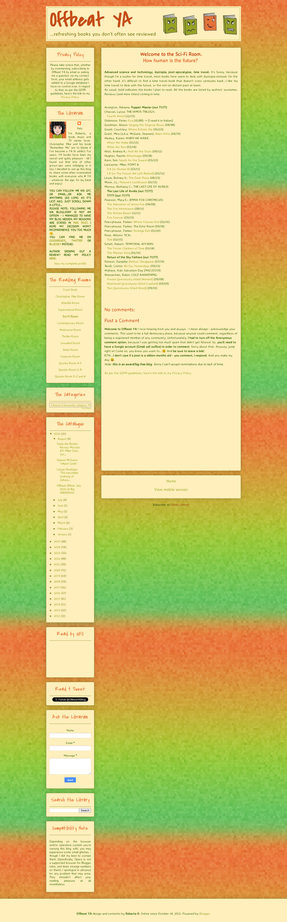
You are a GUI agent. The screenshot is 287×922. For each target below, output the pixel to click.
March (61, 522)
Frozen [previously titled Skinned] (130, 279)
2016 (57, 593)
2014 (57, 604)
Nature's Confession (133, 182)
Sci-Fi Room (70, 316)
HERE (52, 258)
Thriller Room (70, 336)
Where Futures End (146, 222)
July (60, 500)
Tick (109, 239)
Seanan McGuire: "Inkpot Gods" (67, 461)
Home (171, 481)
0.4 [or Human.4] (118, 169)
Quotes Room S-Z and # (70, 376)
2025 (57, 541)
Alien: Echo (162, 134)
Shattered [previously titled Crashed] (132, 284)
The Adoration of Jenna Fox (126, 204)
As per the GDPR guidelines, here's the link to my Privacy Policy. (148, 373)
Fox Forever (115, 217)
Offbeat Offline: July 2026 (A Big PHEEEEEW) (69, 489)
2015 (57, 598)
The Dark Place (139, 178)
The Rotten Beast (119, 213)
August (62, 438)
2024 (57, 547)
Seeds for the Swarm (133, 160)
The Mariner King (118, 253)
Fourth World (116, 116)
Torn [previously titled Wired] (127, 288)
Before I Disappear (141, 261)
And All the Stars (139, 151)
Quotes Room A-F (70, 363)
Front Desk (70, 289)
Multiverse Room (70, 329)
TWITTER (76, 240)
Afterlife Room (70, 303)
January (62, 534)
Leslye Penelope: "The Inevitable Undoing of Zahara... (67, 475)
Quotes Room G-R (70, 369)
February (63, 528)
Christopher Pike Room (70, 296)
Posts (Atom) (180, 505)
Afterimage (134, 156)
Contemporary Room (70, 323)
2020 (57, 570)
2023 (57, 553)
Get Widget (86, 408)
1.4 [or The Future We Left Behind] (130, 173)
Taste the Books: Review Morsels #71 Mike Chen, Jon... (68, 449)
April (60, 517)
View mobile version (171, 489)
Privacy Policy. (70, 97)
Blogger (204, 913)
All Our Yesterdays (137, 266)
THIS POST (80, 222)
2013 (57, 610)
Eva (130, 120)
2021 (57, 564)
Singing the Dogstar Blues (146, 125)
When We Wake (117, 142)
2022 (57, 558)
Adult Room (70, 349)
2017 (57, 587)
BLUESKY (55, 244)
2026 (57, 433)
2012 (57, 616)
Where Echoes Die (140, 129)
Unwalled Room (70, 343)
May (60, 511)
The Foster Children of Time (125, 248)
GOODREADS (57, 240)
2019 (57, 576)
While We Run (116, 147)
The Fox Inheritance (120, 209)
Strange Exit (141, 231)
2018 (57, 581)
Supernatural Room (70, 309)
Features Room (70, 356)
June (60, 505)
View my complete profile (70, 263)
